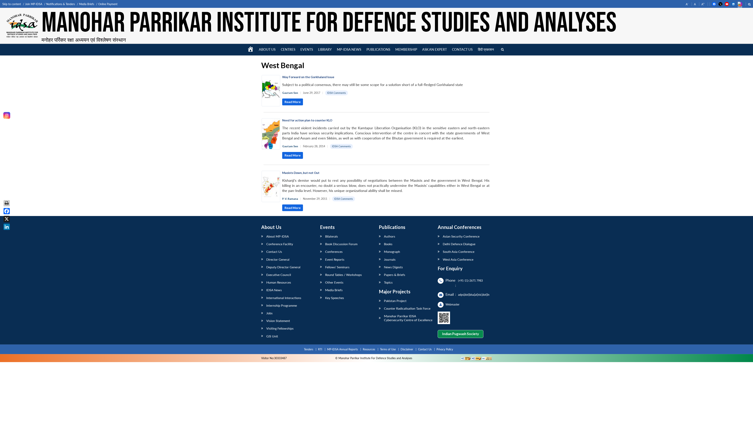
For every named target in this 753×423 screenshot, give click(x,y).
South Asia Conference (458, 251)
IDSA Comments (336, 92)
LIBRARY (325, 49)
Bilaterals (331, 236)
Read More (293, 102)
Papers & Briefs (394, 275)
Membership (406, 49)
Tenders (308, 349)
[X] (7, 219)
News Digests (393, 267)
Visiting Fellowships (280, 328)
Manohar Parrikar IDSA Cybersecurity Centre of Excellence (408, 318)
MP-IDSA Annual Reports (342, 349)
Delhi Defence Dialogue (459, 244)
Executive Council (278, 275)
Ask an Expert (434, 49)
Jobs (269, 313)
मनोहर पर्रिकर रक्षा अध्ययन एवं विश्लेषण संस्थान (84, 39)
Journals (390, 259)
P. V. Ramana (290, 198)
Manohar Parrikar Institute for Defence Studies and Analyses (329, 23)
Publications (378, 49)
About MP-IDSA (277, 236)
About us (267, 49)
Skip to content (11, 4)
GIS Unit (272, 336)
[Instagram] (6, 115)
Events (306, 49)
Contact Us (274, 251)
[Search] (502, 49)
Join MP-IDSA (33, 4)
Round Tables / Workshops (343, 275)
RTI (320, 349)
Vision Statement (278, 321)
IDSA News (274, 290)
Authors (389, 236)
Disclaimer (407, 349)
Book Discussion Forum (341, 244)
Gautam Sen (290, 92)
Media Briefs (86, 4)
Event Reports (334, 259)
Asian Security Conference (461, 236)
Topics (388, 282)
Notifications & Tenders (60, 4)
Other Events (334, 282)
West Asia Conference (458, 259)
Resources (369, 349)
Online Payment (107, 4)
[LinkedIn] (7, 227)
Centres (288, 49)
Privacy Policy (445, 349)
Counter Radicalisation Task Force (407, 308)
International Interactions (283, 298)
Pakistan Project (395, 301)
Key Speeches (334, 298)
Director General (277, 259)
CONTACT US (462, 49)
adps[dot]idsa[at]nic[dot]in (473, 294)
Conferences (334, 251)
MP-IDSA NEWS (349, 49)
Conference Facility (279, 244)
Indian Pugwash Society (460, 334)
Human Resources (278, 282)
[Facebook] (7, 211)
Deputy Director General (283, 267)
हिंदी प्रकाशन (486, 49)
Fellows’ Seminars (337, 267)
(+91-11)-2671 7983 (470, 280)
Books (388, 244)
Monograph (392, 251)
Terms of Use (388, 349)
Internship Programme (281, 305)
